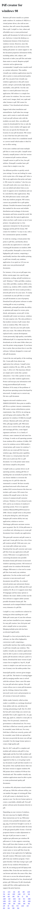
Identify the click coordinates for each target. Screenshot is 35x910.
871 (24, 898)
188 (23, 891)
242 (9, 894)
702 (4, 894)
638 (4, 896)
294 (9, 903)
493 (4, 908)
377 (24, 894)
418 (9, 898)
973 (17, 905)
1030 (4, 903)
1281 (19, 903)
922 (13, 905)
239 (4, 905)
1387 (13, 894)
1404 (29, 901)
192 (14, 891)
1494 (4, 901)
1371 (9, 891)
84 (8, 905)
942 (18, 908)
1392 (19, 894)
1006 (29, 898)
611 (19, 901)
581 (29, 903)
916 (29, 894)
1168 (4, 898)
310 (28, 905)
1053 (14, 898)
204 (24, 903)
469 (13, 896)
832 (9, 908)
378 (9, 901)
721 (4, 891)
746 (18, 896)
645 (9, 896)
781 (27, 896)
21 (22, 896)
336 (14, 903)
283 (19, 891)
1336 (28, 891)
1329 (14, 901)
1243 (22, 905)
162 (19, 898)
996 (13, 908)
